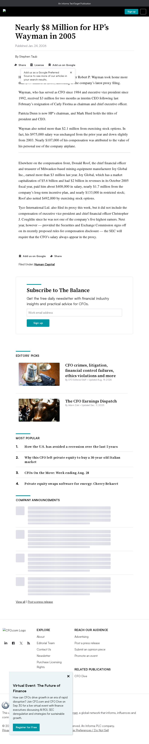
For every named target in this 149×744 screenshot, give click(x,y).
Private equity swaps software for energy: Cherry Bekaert (71, 484)
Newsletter (43, 656)
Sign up (132, 11)
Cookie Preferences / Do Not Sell (87, 730)
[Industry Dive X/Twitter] (21, 643)
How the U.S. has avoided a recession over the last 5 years (71, 446)
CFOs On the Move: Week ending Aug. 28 (57, 473)
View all (20, 602)
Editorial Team (46, 643)
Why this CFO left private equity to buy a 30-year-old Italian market (72, 459)
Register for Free (26, 727)
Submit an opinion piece (89, 649)
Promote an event (86, 656)
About (41, 636)
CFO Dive (80, 676)
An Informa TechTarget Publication (74, 3)
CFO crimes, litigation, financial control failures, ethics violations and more (90, 370)
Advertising (81, 636)
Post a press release (40, 602)
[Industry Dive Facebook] (13, 643)
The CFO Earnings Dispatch (91, 401)
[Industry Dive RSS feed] (28, 643)
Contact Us (44, 649)
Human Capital (44, 264)
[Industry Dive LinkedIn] (5, 643)
